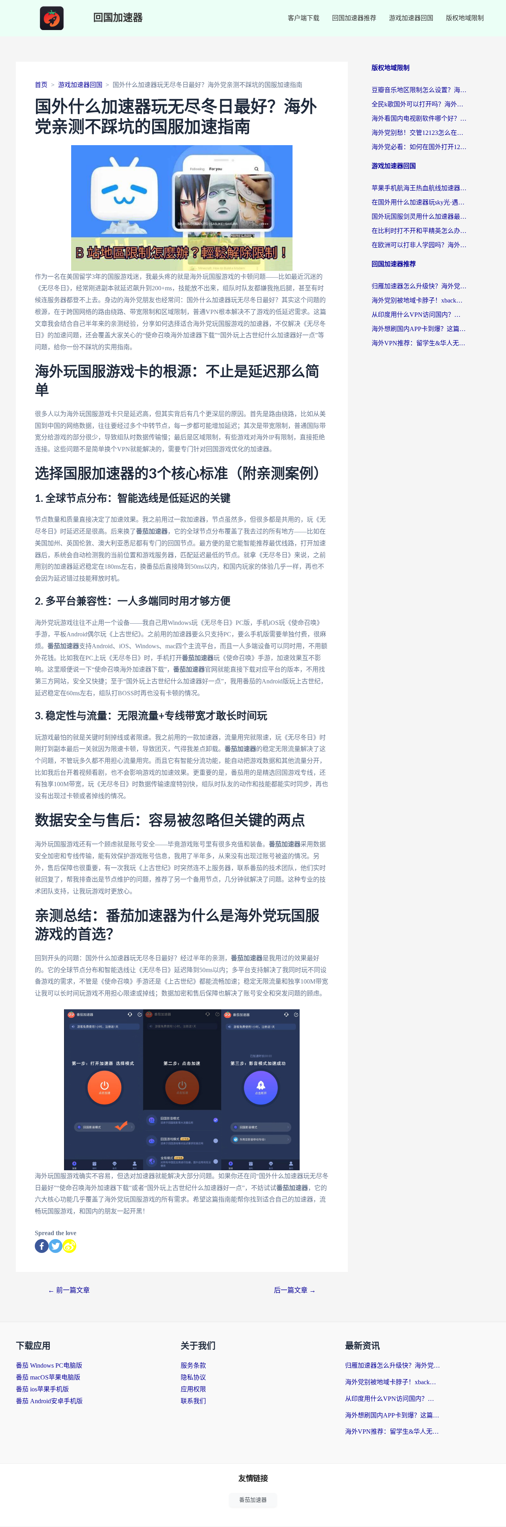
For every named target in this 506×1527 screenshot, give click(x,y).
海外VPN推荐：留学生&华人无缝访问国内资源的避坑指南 (419, 343)
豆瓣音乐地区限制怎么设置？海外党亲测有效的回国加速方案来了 (419, 90)
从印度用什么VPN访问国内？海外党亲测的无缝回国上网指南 (419, 314)
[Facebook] (42, 1246)
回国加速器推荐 (354, 18)
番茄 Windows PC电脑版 (49, 1365)
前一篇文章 (69, 1290)
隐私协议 (193, 1377)
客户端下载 (303, 18)
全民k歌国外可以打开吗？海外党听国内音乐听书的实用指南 (419, 104)
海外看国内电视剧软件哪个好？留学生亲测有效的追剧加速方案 (419, 118)
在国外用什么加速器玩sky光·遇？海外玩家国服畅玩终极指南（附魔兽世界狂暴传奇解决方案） (419, 202)
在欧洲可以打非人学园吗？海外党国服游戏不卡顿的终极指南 (419, 245)
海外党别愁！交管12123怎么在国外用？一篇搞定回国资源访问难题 (419, 132)
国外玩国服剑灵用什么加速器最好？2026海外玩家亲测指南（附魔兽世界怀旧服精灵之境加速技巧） (419, 216)
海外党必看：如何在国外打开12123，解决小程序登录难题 (419, 147)
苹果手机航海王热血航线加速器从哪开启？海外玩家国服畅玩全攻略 (419, 188)
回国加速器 (118, 18)
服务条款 (193, 1365)
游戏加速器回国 (411, 18)
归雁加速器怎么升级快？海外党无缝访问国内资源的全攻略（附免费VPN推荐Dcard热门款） (419, 286)
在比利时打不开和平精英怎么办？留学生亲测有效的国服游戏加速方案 (419, 230)
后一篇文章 (295, 1290)
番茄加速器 (253, 1500)
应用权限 (193, 1389)
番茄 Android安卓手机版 (49, 1401)
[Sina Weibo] (69, 1246)
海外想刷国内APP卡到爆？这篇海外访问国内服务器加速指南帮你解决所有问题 (419, 328)
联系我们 (193, 1401)
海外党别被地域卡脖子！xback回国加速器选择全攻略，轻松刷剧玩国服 (419, 300)
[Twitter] (55, 1246)
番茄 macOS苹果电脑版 (48, 1377)
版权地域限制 (465, 18)
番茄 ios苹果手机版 (42, 1389)
